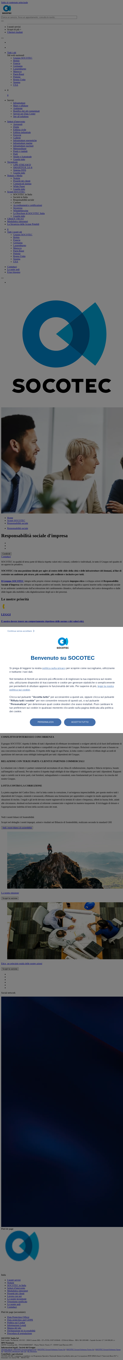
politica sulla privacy (54, 668)
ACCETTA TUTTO (79, 722)
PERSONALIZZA (46, 722)
